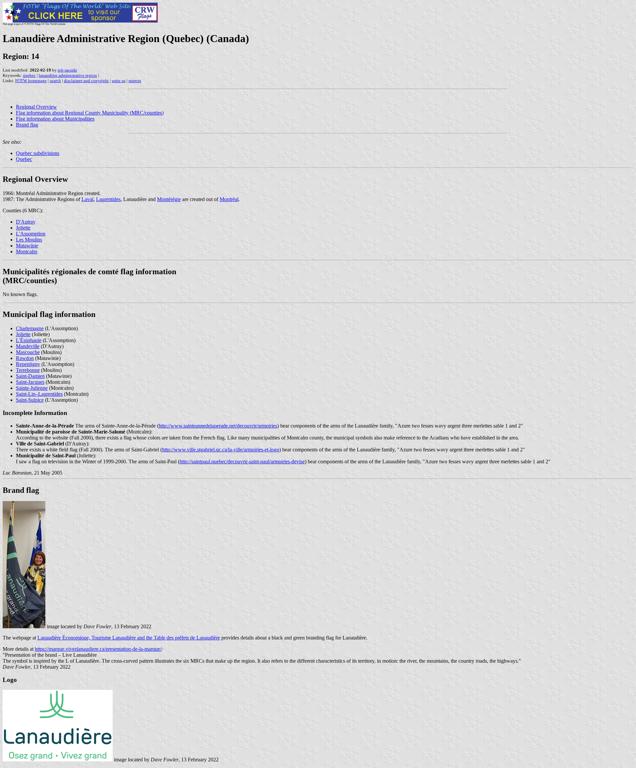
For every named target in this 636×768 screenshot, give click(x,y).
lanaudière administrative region (68, 75)
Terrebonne (28, 370)
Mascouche (28, 352)
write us (119, 80)
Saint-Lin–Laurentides (39, 394)
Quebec (24, 159)
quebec (29, 75)
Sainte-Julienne (32, 388)
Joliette (23, 227)
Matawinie (27, 245)
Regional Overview (36, 107)
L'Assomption (30, 233)
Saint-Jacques (30, 382)
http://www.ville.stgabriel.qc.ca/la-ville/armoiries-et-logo (220, 449)
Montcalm (26, 251)
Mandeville (27, 346)
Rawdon (25, 358)
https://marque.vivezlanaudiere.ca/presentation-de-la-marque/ (98, 649)
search (55, 80)
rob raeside (67, 70)
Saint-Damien (30, 376)
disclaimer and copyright (86, 80)
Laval (87, 199)
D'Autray (25, 222)
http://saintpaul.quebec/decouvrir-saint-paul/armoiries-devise (242, 461)
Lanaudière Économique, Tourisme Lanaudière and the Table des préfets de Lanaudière (128, 637)
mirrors (135, 80)
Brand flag (27, 125)
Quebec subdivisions (37, 153)
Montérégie (169, 199)
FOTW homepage (31, 80)
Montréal (229, 199)
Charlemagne (30, 328)
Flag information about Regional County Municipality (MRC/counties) (90, 113)
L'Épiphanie (28, 340)
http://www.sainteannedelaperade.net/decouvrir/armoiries (218, 426)
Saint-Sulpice (30, 400)
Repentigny (28, 364)
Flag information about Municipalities (55, 119)
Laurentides (108, 199)
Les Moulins (29, 239)
